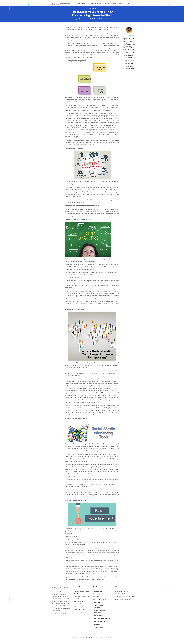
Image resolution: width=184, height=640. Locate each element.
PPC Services (98, 615)
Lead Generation (83, 3)
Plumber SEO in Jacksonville (78, 603)
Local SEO (97, 597)
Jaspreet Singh (78, 19)
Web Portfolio (98, 627)
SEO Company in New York (82, 612)
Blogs (120, 3)
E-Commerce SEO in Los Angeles (81, 597)
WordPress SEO (99, 594)
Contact (126, 3)
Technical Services (96, 3)
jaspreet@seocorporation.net (125, 596)
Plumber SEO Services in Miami (81, 592)
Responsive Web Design (102, 618)
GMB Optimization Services (100, 606)
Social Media (92, 8)
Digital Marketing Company (99, 611)
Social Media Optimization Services (102, 601)
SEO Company (99, 591)
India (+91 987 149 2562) (123, 599)
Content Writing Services (102, 621)
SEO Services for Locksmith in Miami (80, 608)
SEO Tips (97, 624)
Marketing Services (110, 3)
